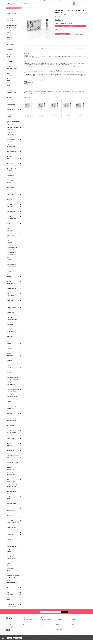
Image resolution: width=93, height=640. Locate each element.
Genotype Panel (9, 365)
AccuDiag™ (8, 15)
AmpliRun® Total (9, 230)
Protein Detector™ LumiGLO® (11, 489)
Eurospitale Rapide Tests (10, 42)
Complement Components (11, 124)
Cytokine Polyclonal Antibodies (11, 317)
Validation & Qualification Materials (12, 585)
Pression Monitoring (10, 477)
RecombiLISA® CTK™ (10, 515)
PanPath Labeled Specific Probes (12, 153)
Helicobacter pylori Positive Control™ (12, 399)
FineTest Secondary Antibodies (11, 139)
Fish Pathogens (9, 360)
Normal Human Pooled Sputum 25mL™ (13, 462)
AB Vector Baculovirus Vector (11, 13)
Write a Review (83, 14)
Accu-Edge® (9, 216)
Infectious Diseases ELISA (11, 187)
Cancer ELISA (9, 116)
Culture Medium (9, 314)
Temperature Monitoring (10, 568)
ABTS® (8, 213)
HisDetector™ (9, 403)
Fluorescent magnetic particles (11, 47)
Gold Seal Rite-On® (10, 374)
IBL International (59, 626)
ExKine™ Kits (9, 350)
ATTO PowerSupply (10, 257)
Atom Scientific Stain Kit (10, 20)
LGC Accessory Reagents (11, 438)
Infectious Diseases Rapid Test (11, 420)
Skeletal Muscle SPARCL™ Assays (12, 546)
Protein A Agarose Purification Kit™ (12, 484)
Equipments (9, 343)
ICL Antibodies (9, 54)
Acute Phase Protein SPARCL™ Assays (12, 225)
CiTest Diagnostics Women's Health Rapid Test (13, 122)
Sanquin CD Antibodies (10, 194)
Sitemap (24, 626)
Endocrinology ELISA (10, 180)
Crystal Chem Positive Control (11, 132)
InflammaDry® (9, 63)
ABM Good (58, 624)
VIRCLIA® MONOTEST (10, 601)
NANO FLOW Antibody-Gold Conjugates (13, 455)
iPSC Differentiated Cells (10, 425)
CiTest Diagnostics (75, 621)
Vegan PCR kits (9, 589)
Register (85, 0)
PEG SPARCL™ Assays (10, 469)
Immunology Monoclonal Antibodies (12, 418)
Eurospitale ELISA (9, 37)
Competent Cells (9, 305)
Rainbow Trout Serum (10, 83)
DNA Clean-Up (9, 34)
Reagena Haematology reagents (12, 510)
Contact (24, 622)
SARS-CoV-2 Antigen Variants (11, 525)
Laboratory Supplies (10, 430)
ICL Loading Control (10, 59)
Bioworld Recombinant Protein (11, 27)
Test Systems (9, 97)
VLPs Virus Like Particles (10, 602)
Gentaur (57, 622)
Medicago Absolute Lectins (11, 146)
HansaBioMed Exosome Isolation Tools (13, 389)
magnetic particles (10, 66)
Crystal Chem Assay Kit (10, 129)
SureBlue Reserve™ (10, 561)
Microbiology (9, 443)
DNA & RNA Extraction (10, 331)
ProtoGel (8, 496)
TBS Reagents (9, 158)
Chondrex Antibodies (10, 300)
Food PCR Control (9, 362)
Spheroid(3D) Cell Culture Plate (11, 92)
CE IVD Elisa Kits (9, 293)
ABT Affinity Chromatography (11, 211)
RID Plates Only (9, 156)
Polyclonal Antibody (10, 476)
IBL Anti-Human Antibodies (11, 185)
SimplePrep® (9, 544)
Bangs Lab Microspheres (10, 274)
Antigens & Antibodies (10, 233)
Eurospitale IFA (9, 39)
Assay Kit (8, 240)
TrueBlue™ (8, 580)
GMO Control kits (9, 372)
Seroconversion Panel (10, 537)
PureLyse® (8, 498)
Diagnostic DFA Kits (10, 322)
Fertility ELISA (9, 182)
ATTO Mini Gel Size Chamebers (11, 254)
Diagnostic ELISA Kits (10, 324)
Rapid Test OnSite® (10, 505)
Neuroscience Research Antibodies (12, 460)
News (24, 624)
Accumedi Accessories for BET (11, 218)
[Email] (58, 37)
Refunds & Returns (56, 633)
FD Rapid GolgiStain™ (10, 355)
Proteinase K (9, 493)
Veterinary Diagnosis (10, 594)
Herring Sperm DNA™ (10, 401)
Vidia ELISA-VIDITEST (10, 163)
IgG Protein (8, 411)
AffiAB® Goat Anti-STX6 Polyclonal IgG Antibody (55, 112)
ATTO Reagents (9, 259)
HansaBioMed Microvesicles (11, 394)
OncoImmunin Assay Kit (10, 165)
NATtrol (8, 457)
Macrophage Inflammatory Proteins (12, 440)
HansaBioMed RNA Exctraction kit (12, 396)
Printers (8, 479)
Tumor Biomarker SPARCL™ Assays (12, 582)
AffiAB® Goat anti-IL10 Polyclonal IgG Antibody (80, 112)
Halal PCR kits (9, 382)
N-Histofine (8, 452)
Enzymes (8, 341)
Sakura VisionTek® (10, 520)
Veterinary (8, 592)
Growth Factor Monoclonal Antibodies (12, 377)
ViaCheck (8, 597)
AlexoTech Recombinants (11, 104)
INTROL (8, 423)
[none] (38, 25)
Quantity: (57, 29)
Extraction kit (9, 353)
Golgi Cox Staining (10, 375)
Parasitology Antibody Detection (12, 192)
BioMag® (8, 278)
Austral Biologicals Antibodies (11, 262)
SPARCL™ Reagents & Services (11, 549)
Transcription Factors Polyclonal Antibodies (13, 577)
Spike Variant (9, 551)
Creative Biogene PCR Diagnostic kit (12, 127)
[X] (62, 37)
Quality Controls (9, 501)
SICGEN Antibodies (10, 541)
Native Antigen (74, 622)
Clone (8, 302)
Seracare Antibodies (10, 532)
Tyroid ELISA (9, 161)
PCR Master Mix (9, 467)
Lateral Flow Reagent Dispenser (12, 432)
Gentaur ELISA (9, 370)
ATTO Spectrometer (10, 261)
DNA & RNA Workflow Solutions (28, 619)
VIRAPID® (8, 599)
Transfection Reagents (10, 99)
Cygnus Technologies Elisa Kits (12, 134)
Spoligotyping (9, 553)
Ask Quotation (25, 621)
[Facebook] (56, 37)
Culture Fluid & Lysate (10, 312)
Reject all (9, 638)
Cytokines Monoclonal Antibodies (12, 319)
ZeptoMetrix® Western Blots (11, 606)
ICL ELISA (8, 56)
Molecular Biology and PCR (11, 450)
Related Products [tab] (27, 97)
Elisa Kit (8, 338)
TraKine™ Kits (9, 573)
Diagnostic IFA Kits (10, 326)
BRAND (57, 621)
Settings (3, 638)
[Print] (60, 37)
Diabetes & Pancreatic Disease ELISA (12, 177)
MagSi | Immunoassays (10, 71)
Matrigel (8, 73)
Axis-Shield (9, 271)
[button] (78, 34)
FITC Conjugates (9, 141)
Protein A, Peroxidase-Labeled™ (12, 486)
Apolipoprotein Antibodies (11, 235)
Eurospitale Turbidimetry (10, 46)
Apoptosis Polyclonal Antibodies (12, 237)
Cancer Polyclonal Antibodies (11, 290)
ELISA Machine (9, 137)
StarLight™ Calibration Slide (11, 556)
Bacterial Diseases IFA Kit (11, 173)
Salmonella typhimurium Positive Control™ (13, 522)
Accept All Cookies (17, 638)
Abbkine (73, 624)
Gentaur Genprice (9, 51)
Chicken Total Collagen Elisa (11, 298)
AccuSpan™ (8, 223)
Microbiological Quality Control (11, 75)
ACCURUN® (9, 221)
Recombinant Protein (10, 517)
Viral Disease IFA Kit (10, 199)
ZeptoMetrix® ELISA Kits (10, 604)
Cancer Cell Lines (9, 286)
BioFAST (8, 23)
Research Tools (9, 87)
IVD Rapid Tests (9, 427)
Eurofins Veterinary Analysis (11, 346)
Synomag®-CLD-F (10, 95)
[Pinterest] (64, 37)
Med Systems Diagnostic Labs (11, 168)
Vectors (8, 587)
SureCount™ (9, 563)
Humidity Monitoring (10, 408)
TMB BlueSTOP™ (9, 570)
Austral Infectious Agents (11, 269)
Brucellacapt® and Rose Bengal (11, 283)
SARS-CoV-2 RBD (9, 529)
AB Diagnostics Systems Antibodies (12, 10)
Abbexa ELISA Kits (10, 204)
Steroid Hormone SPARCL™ (11, 558)
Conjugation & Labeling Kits (11, 307)
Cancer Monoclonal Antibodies (11, 288)
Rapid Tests (9, 508)
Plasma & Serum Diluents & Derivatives (13, 472)
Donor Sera (8, 334)
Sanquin (73, 619)
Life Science (9, 201)
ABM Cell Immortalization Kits (11, 209)
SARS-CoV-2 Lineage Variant (11, 527)
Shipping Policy (36, 633)
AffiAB (41, 627)
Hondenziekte (59, 629)
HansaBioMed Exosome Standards (12, 391)
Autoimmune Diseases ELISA (11, 111)
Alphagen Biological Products (11, 107)
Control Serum (9, 125)
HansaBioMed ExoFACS (10, 387)
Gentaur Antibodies (10, 367)
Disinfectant (9, 329)
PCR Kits (8, 465)
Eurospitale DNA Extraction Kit (11, 35)
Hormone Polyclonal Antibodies (11, 406)
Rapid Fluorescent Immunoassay (12, 503)
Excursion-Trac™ (9, 348)
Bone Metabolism (9, 114)
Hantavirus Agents (10, 398)
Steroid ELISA (9, 197)
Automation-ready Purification (11, 22)
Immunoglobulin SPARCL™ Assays (12, 415)
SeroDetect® (9, 539)
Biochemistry (9, 276)
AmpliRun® (8, 228)
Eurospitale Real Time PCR (11, 44)
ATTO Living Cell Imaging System (12, 249)
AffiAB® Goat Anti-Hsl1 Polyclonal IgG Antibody (42, 112)
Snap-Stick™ (9, 90)
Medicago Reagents (10, 149)
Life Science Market (59, 619)
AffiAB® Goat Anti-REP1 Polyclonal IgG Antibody (29, 112)
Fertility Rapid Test (9, 358)
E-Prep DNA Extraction (10, 336)
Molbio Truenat (9, 448)
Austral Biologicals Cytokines (11, 264)
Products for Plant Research (11, 481)
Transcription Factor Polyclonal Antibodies (13, 575)
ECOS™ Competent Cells (10, 136)
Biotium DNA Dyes (9, 281)
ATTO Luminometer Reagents (11, 252)
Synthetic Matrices (10, 565)
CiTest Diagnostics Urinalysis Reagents (13, 119)
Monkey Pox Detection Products (12, 151)
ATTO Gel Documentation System (12, 247)
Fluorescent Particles (10, 49)
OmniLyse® (9, 464)
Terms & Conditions (16, 633)
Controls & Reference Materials (12, 310)
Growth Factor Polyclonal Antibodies (12, 379)
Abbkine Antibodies (10, 206)
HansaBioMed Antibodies (11, 384)
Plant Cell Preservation (10, 78)
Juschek (8, 144)
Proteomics (8, 80)
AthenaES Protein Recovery (11, 245)
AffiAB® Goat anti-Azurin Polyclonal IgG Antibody (67, 112)
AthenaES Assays (9, 242)
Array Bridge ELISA (10, 109)
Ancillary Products (9, 170)
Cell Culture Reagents (10, 295)
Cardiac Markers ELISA (10, 175)
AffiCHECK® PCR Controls (11, 18)
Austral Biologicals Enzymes (11, 266)
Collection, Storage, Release (11, 30)
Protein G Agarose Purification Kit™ (12, 491)
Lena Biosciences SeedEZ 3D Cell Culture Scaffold (13, 436)
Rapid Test (8, 85)
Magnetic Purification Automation (12, 68)
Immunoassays (9, 413)
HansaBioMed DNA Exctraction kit (12, 386)
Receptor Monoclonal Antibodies (12, 513)
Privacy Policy (76, 633)
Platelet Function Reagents (11, 474)
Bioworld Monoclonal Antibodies (12, 25)
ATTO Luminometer (10, 250)
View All (73, 626)
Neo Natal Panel (9, 189)
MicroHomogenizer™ (10, 445)
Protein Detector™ (9, 488)
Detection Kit (9, 32)
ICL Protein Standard (10, 61)
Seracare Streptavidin (10, 534)
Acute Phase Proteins (10, 102)
